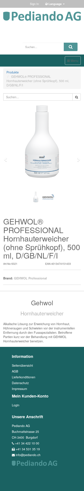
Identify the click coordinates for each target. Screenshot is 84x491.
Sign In (34, 4)
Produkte (12, 72)
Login (15, 405)
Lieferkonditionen (23, 377)
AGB (15, 371)
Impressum (19, 389)
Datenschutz (20, 383)
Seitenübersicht (22, 365)
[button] (7, 158)
